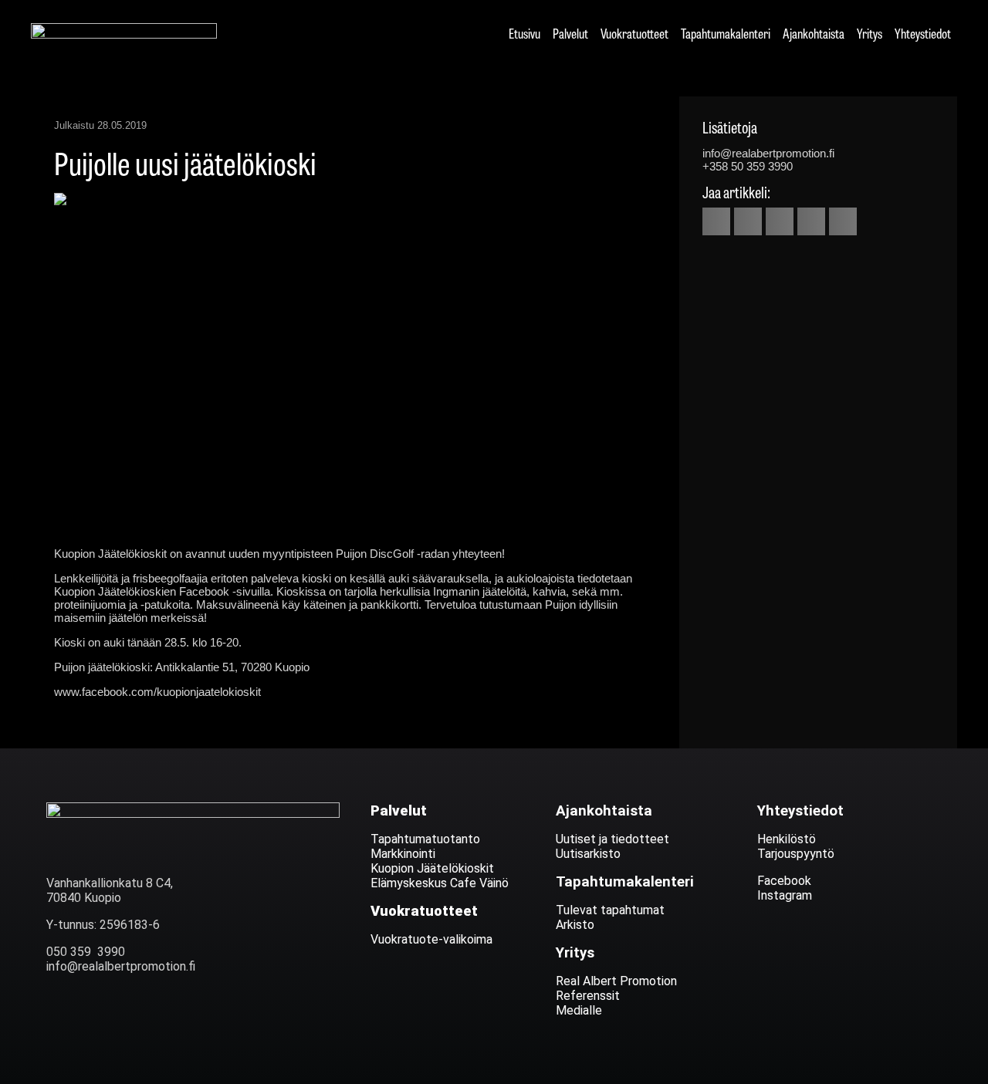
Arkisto (575, 924)
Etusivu (524, 33)
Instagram (784, 895)
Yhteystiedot (923, 33)
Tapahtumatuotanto (425, 839)
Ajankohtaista (813, 33)
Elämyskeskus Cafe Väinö (439, 883)
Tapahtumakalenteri (725, 33)
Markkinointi (402, 853)
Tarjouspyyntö (795, 853)
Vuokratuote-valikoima (431, 939)
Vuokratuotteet (634, 33)
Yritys (869, 33)
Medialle (579, 1010)
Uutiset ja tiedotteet (612, 839)
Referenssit (588, 995)
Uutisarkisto (588, 853)
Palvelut (570, 33)
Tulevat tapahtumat (610, 910)
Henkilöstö (786, 839)
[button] (716, 221)
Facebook (784, 880)
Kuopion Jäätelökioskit (432, 868)
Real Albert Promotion (618, 981)
